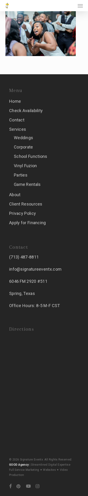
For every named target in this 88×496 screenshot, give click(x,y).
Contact (16, 119)
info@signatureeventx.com (35, 269)
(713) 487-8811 (24, 257)
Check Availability (26, 110)
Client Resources (25, 204)
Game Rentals (27, 184)
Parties (20, 175)
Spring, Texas (22, 293)
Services (17, 129)
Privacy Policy (22, 213)
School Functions (30, 156)
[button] (80, 5)
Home (15, 101)
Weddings (23, 137)
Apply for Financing (27, 222)
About (15, 194)
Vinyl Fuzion (25, 165)
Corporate (23, 147)
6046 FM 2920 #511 (28, 281)
